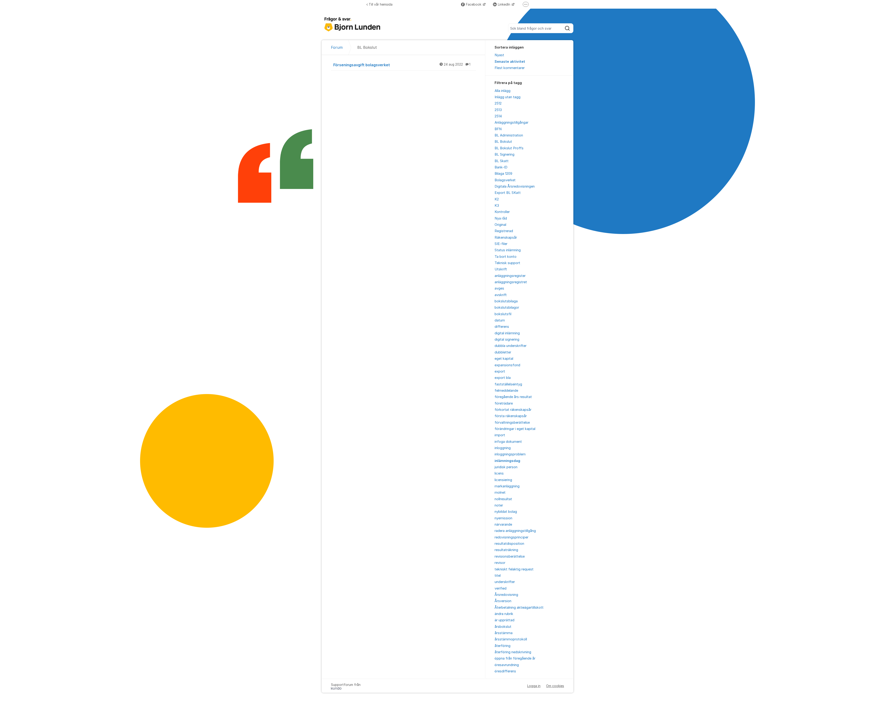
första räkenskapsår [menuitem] (511, 416)
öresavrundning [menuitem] (507, 665)
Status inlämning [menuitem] (508, 250)
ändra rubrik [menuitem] (504, 614)
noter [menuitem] (499, 505)
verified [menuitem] (500, 588)
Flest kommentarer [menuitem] (510, 68)
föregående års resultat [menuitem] (513, 397)
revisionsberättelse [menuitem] (510, 556)
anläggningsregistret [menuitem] (511, 282)
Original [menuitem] (500, 225)
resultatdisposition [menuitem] (509, 543)
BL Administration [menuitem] (509, 135)
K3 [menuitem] (497, 205)
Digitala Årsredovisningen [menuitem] (515, 186)
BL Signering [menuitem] (504, 154)
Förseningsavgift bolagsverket (401, 65)
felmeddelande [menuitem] (506, 390)
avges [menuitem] (499, 288)
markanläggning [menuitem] (507, 486)
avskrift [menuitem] (501, 295)
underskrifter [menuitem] (505, 582)
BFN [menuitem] (498, 129)
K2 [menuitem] (497, 199)
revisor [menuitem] (500, 563)
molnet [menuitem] (500, 492)
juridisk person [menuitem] (506, 467)
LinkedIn (504, 4)
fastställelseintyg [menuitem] (508, 384)
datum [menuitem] (500, 320)
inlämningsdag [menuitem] (507, 461)
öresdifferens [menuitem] (505, 671)
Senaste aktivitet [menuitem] (510, 61)
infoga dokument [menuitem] (508, 442)
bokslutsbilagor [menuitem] (507, 307)
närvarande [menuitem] (503, 524)
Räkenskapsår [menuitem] (506, 237)
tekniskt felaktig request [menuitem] (514, 569)
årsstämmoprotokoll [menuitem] (511, 639)
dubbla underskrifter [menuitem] (511, 346)
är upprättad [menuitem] (504, 620)
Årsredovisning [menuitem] (506, 595)
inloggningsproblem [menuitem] (510, 454)
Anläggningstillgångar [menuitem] (511, 122)
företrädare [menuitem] (504, 403)
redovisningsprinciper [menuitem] (511, 537)
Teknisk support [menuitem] (507, 263)
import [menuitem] (500, 435)
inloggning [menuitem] (503, 448)
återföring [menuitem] (502, 646)
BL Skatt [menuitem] (502, 161)
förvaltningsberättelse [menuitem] (512, 422)
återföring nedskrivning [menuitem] (513, 652)
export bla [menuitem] (503, 378)
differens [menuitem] (502, 327)
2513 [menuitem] (498, 110)
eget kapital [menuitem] (504, 358)
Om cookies (555, 686)
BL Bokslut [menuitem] (503, 142)
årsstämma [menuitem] (504, 633)
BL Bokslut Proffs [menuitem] (509, 148)
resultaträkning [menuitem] (506, 550)
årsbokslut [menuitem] (503, 627)
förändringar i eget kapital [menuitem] (515, 429)
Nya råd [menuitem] (501, 218)
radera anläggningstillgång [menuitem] (515, 531)
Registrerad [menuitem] (504, 231)
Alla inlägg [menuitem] (502, 91)
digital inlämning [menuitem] (507, 333)
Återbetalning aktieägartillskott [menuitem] (519, 607)
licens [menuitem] (499, 473)
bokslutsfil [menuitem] (503, 314)
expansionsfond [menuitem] (507, 365)
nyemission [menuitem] (503, 518)
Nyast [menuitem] (499, 55)
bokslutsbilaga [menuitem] (506, 301)
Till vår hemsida (380, 4)
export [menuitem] (500, 371)
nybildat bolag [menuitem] (506, 512)
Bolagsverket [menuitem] (505, 180)
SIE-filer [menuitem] (501, 244)
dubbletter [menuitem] (503, 352)
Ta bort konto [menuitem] (505, 257)
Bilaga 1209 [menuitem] (503, 173)
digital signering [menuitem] (507, 339)
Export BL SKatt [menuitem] (508, 193)
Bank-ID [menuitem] (501, 167)
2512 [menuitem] (498, 103)
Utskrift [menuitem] (501, 269)
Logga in (533, 686)
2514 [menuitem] (498, 116)
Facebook (474, 4)
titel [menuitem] (498, 575)
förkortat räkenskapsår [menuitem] (513, 410)
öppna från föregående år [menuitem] (515, 658)
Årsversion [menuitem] (503, 601)
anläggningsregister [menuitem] (510, 276)
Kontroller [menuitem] (502, 212)
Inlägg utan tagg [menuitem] (507, 97)
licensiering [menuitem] (503, 480)
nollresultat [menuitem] (503, 499)
